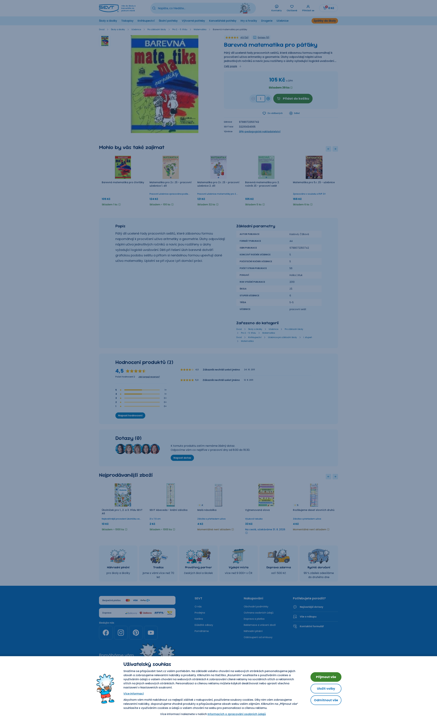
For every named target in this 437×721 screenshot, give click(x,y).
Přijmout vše (326, 677)
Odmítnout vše (326, 700)
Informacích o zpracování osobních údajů (237, 714)
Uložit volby (326, 688)
